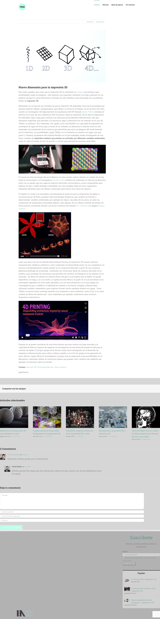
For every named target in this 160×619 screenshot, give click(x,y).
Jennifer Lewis (58, 180)
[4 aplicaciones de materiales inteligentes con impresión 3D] (47, 407)
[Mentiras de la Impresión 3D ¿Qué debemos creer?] (14, 407)
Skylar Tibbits (88, 112)
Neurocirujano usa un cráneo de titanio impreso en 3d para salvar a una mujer (145, 433)
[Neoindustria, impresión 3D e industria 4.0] (113, 407)
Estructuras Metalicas (13, 454)
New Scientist (60, 367)
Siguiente (100, 21)
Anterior (90, 21)
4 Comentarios (48, 436)
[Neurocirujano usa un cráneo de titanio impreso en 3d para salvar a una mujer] (146, 407)
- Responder (25, 454)
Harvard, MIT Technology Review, (40, 367)
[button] (138, 4)
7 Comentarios (16, 436)
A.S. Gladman (82, 205)
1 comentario (80, 436)
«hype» (80, 92)
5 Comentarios (113, 436)
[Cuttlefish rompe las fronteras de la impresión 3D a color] (80, 407)
